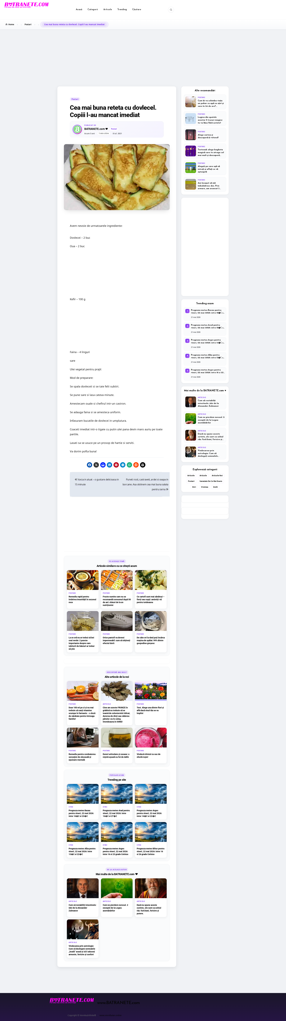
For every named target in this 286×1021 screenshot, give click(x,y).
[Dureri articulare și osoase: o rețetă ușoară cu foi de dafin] (117, 745)
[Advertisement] (143, 54)
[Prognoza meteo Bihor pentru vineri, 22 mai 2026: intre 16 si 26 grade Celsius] (151, 840)
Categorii (93, 9)
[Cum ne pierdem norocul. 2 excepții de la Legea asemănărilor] (117, 897)
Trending (122, 9)
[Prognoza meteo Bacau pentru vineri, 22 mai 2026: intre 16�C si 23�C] (83, 802)
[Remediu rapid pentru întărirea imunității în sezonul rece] (83, 589)
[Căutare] (171, 10)
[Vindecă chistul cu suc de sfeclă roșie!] (151, 745)
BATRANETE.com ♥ (96, 129)
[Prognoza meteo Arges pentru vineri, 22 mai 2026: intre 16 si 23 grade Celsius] (117, 840)
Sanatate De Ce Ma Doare (211, 481)
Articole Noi (217, 475)
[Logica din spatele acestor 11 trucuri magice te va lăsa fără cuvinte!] (205, 118)
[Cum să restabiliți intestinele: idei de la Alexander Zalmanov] (83, 897)
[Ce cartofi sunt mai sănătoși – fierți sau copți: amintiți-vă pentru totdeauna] (151, 589)
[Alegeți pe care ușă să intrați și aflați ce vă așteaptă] (205, 167)
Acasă (79, 9)
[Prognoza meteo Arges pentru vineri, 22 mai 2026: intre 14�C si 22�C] (151, 802)
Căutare (136, 9)
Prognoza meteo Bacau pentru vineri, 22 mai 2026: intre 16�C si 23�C (207, 311)
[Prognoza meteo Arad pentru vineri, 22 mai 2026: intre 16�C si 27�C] (117, 802)
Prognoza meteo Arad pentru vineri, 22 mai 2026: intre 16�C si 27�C (207, 326)
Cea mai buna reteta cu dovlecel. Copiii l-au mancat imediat (113, 111)
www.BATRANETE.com (118, 1003)
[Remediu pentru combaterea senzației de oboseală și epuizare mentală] (83, 745)
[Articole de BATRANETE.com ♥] (77, 129)
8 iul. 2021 (117, 133)
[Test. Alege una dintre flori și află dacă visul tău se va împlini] (151, 703)
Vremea (204, 487)
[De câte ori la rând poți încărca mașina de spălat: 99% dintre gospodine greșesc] (151, 631)
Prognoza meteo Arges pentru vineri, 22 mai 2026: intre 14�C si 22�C (207, 341)
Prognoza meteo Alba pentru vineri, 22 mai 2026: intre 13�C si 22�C (207, 356)
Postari (75, 99)
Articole (107, 9)
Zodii (215, 487)
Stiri (194, 487)
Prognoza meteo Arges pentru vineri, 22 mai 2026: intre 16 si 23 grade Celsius (207, 371)
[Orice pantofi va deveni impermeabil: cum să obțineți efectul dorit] (117, 631)
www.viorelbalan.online (111, 1015)
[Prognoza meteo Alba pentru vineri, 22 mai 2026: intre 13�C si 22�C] (83, 840)
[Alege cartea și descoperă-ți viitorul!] (205, 135)
